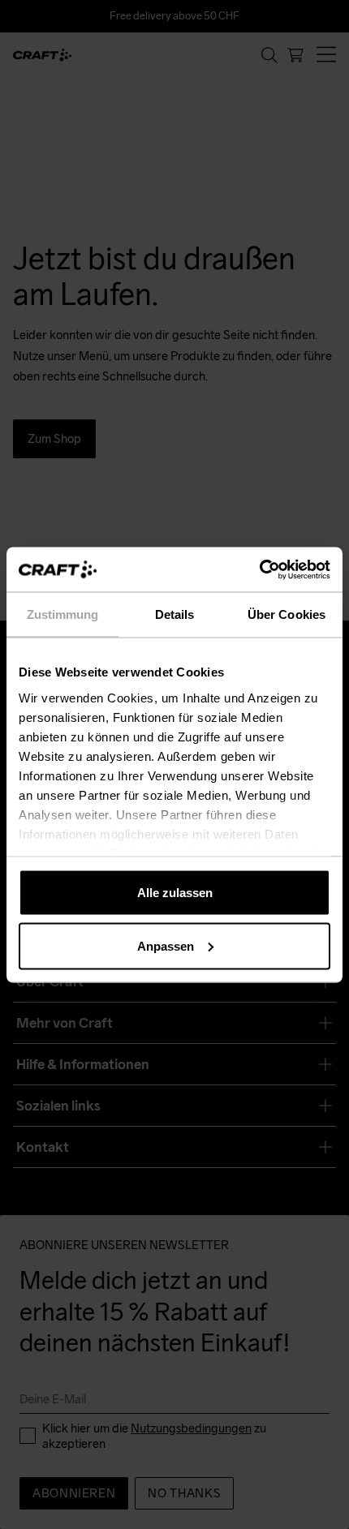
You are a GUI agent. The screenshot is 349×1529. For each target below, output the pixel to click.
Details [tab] (175, 614)
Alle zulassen (175, 893)
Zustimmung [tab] (63, 614)
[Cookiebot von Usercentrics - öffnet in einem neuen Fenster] (259, 569)
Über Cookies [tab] (286, 614)
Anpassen (165, 945)
